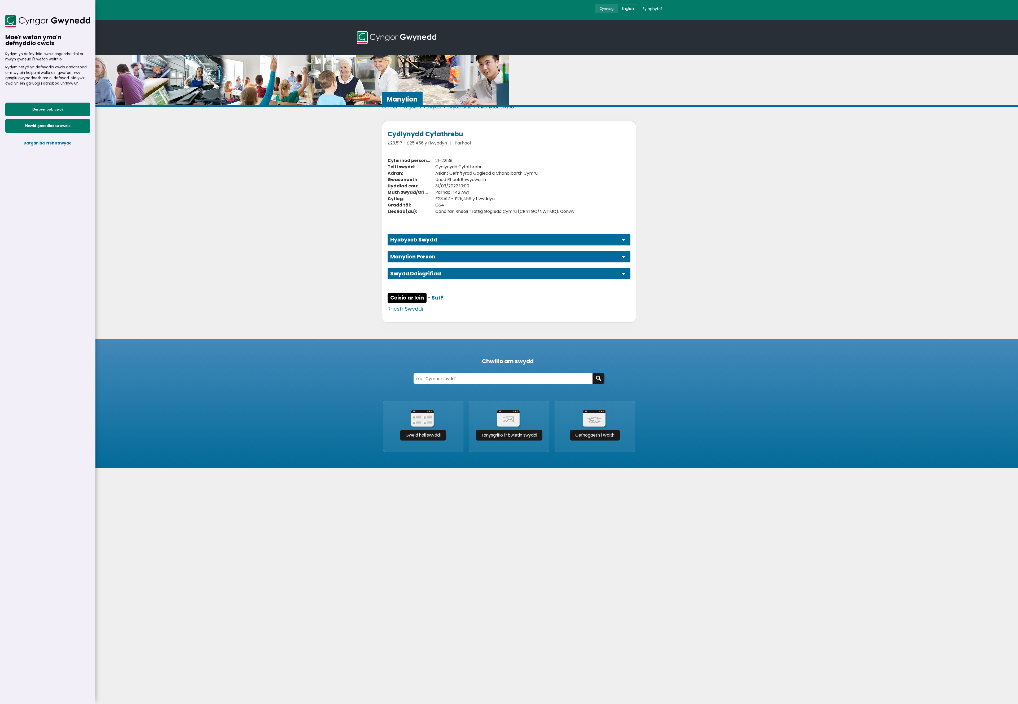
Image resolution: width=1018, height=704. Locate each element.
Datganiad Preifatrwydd (48, 143)
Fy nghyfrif (652, 8)
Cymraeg (606, 9)
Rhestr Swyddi (405, 309)
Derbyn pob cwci (48, 109)
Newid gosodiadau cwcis (48, 126)
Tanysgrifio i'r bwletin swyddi (509, 435)
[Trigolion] (396, 37)
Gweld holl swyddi (423, 435)
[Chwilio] (598, 378)
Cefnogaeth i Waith (595, 435)
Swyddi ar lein (461, 107)
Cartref (389, 107)
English (628, 8)
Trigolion (412, 107)
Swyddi (434, 107)
